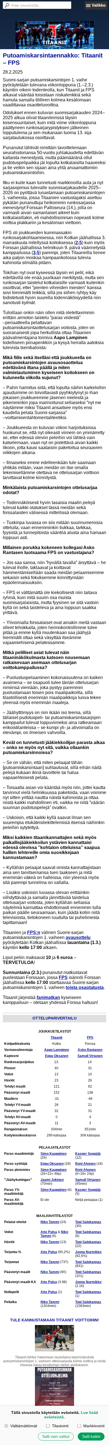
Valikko (99, 5)
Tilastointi (60, 1426)
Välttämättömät (23, 1426)
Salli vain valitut (55, 1436)
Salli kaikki (91, 1436)
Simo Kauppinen (54, 1154)
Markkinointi (93, 1426)
